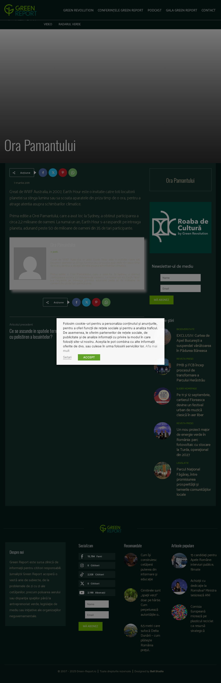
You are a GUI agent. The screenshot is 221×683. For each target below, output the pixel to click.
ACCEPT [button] (89, 357)
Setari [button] (67, 357)
